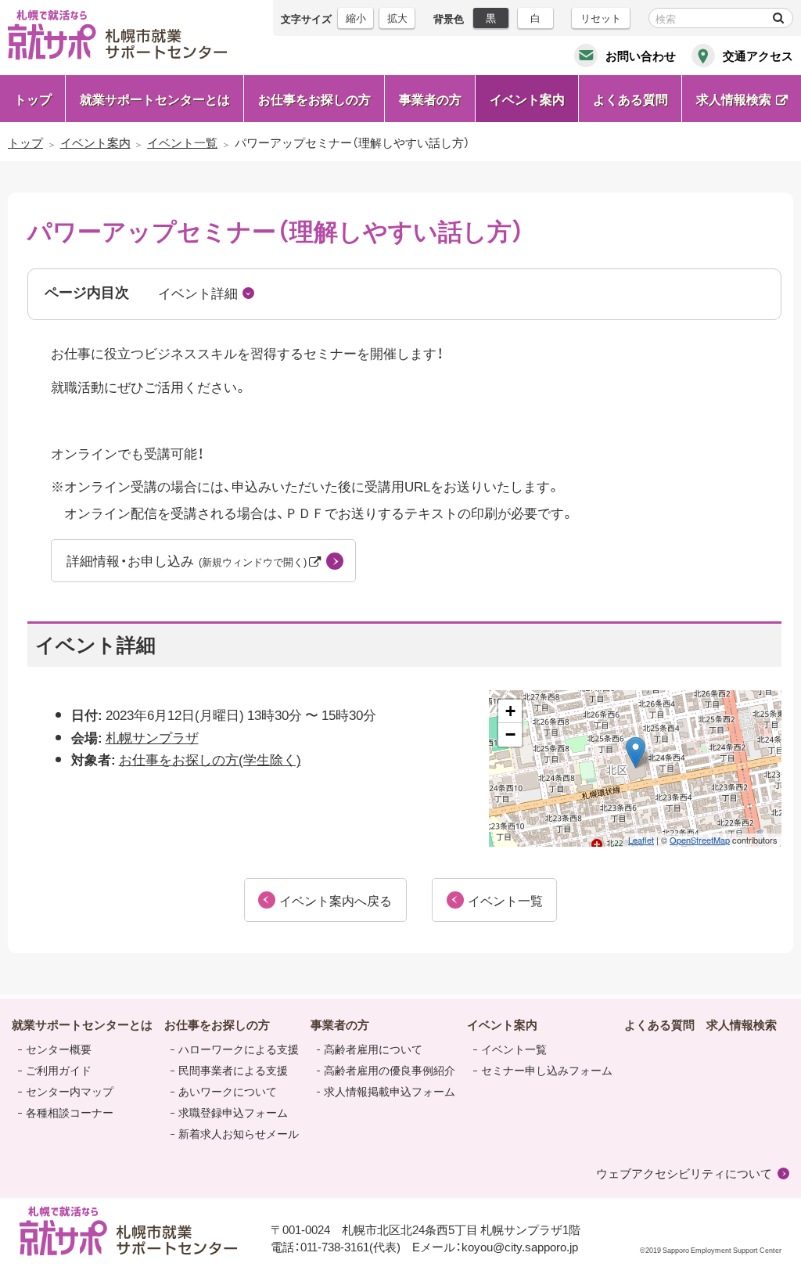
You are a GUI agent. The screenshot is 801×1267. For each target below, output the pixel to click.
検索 (778, 18)
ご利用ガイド (59, 1070)
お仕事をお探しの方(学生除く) (210, 758)
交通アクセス (758, 55)
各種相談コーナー (69, 1112)
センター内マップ (69, 1091)
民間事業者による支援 (233, 1070)
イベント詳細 (198, 292)
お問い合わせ (640, 55)
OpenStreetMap (700, 839)
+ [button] (510, 711)
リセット (600, 17)
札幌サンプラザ (152, 737)
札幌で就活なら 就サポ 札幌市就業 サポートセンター (117, 35)
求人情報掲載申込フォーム (389, 1091)
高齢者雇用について (373, 1048)
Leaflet (641, 839)
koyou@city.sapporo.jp (520, 1246)
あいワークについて (227, 1091)
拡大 (397, 17)
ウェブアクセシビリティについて (684, 1173)
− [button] (510, 734)
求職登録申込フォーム (233, 1112)
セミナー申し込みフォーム (546, 1070)
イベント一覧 (514, 1048)
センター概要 (59, 1048)
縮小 (356, 17)
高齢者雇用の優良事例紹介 (389, 1070)
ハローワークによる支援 (238, 1048)
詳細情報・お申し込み (187, 560)
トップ (33, 98)
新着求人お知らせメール (238, 1133)
